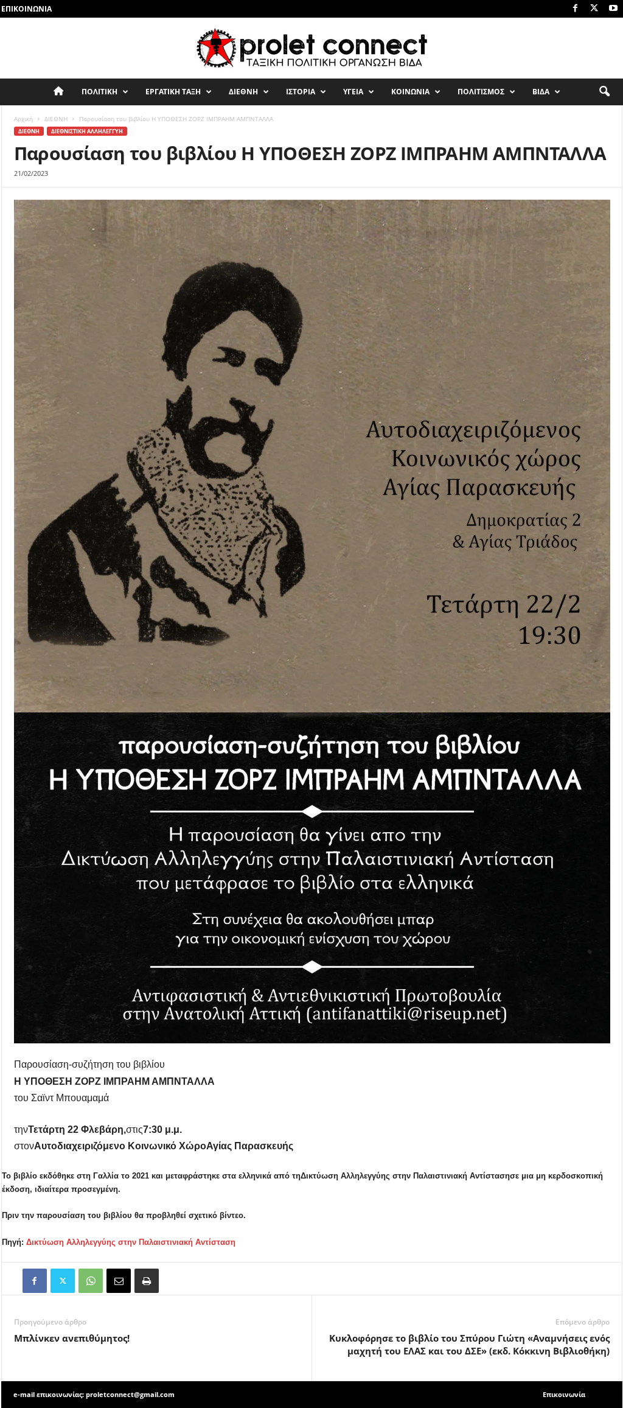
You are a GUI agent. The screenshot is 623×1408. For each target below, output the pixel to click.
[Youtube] (613, 9)
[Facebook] (575, 9)
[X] (594, 9)
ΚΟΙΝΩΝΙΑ (410, 91)
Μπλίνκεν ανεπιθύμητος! (72, 1338)
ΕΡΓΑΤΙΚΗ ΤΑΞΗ (173, 91)
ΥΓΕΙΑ (353, 91)
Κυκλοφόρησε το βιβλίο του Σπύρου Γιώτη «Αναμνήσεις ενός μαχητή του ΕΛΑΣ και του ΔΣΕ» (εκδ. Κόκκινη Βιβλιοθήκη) (469, 1344)
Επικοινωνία (26, 9)
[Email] (118, 1281)
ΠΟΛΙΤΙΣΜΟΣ (481, 91)
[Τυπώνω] (146, 1281)
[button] (604, 92)
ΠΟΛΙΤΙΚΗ (99, 91)
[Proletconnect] (311, 48)
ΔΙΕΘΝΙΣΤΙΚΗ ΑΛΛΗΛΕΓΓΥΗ (87, 131)
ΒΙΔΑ (540, 91)
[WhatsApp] (90, 1281)
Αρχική (23, 118)
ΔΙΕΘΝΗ (243, 91)
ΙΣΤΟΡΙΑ (300, 91)
